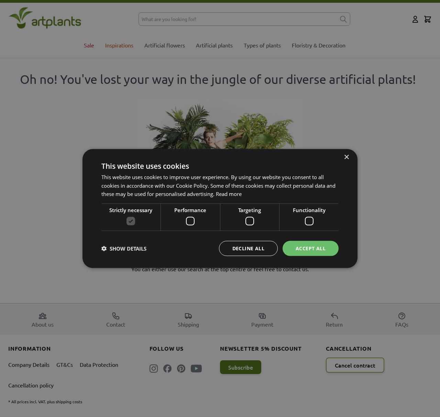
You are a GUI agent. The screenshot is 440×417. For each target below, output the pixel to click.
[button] (123, 248)
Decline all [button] (248, 248)
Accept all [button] (311, 248)
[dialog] (220, 208)
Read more (229, 193)
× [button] (346, 157)
